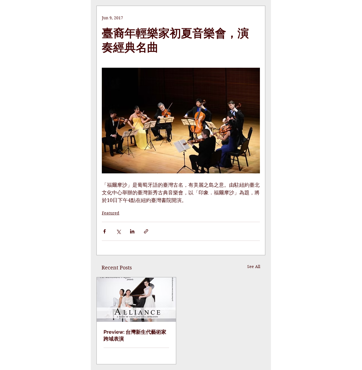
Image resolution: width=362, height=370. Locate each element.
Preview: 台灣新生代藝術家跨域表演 (135, 335)
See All (253, 266)
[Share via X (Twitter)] (118, 231)
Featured (110, 213)
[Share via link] (146, 231)
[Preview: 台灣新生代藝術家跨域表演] (136, 299)
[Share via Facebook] (104, 231)
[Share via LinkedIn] (132, 231)
